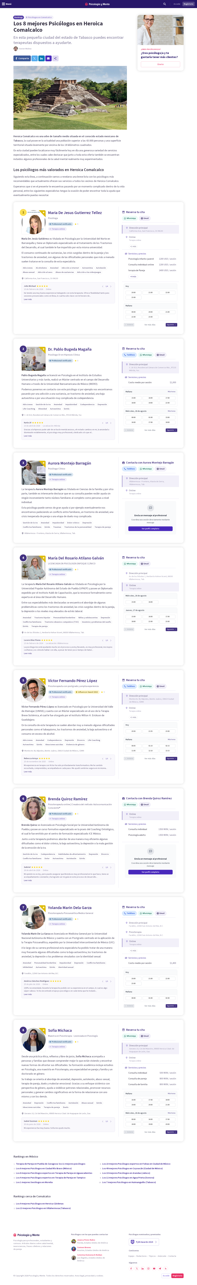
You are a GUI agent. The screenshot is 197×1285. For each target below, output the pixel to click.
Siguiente (170, 324)
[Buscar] (165, 4)
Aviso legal (79, 1275)
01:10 (150, 746)
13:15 (167, 751)
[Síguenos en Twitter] (137, 1268)
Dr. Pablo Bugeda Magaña (70, 349)
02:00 (167, 998)
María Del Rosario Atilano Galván (76, 558)
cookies (99, 1275)
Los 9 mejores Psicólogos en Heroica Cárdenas (39, 1203)
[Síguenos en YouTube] (154, 1268)
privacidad (89, 1275)
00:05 (133, 746)
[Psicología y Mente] (97, 4)
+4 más (133, 276)
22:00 (167, 292)
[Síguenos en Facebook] (131, 1268)
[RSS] (165, 1268)
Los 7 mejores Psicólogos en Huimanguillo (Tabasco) (129, 1182)
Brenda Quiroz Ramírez (67, 799)
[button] (133, 246)
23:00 (133, 297)
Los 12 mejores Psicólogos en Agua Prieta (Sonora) (128, 1177)
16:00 (150, 398)
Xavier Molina (25, 48)
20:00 (133, 292)
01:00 (150, 417)
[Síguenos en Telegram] (160, 1268)
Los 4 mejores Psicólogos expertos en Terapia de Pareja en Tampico (51, 1177)
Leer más (28, 299)
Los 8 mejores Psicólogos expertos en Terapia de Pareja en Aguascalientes (54, 1173)
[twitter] (34, 58)
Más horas (171, 392)
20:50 (133, 731)
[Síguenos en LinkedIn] (142, 1268)
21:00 (150, 292)
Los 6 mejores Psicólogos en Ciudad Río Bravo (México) (44, 1168)
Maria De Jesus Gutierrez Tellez (75, 213)
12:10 (150, 751)
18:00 (133, 403)
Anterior (130, 324)
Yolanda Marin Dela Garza (70, 908)
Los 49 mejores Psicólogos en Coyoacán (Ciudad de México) (132, 1168)
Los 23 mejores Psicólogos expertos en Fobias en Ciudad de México (136, 1163)
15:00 (133, 398)
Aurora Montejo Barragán (69, 463)
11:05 (133, 751)
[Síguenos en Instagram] (148, 1268)
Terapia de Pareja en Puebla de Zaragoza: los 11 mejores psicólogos (50, 1163)
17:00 (167, 398)
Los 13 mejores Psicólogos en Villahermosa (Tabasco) (43, 1208)
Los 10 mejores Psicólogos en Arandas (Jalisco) (126, 1173)
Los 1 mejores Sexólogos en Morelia (34, 1182)
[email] (48, 58)
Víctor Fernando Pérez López (72, 681)
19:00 (150, 403)
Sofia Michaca (60, 1030)
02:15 (167, 746)
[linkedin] (41, 58)
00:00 (133, 312)
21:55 (150, 731)
